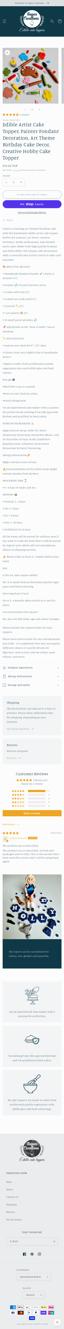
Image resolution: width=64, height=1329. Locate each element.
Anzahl (6, 175)
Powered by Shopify (41, 1324)
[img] (11, 833)
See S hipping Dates (18, 728)
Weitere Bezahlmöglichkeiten (32, 212)
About (9, 1189)
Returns (11, 757)
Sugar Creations (27, 1324)
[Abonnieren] (54, 1241)
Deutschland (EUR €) (30, 1276)
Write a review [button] (31, 813)
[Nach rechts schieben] (39, 109)
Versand (15, 170)
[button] (4, 21)
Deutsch (30, 1294)
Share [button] (10, 220)
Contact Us (12, 1196)
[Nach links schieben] (24, 109)
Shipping (11, 1204)
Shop (9, 1181)
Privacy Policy (14, 1219)
